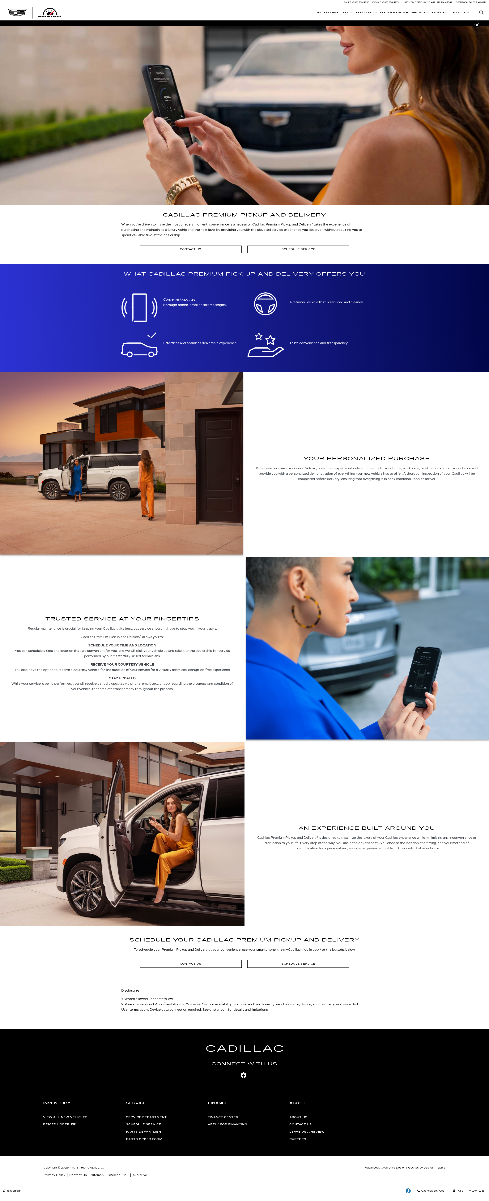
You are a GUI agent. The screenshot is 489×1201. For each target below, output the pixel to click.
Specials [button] (418, 13)
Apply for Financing (227, 1124)
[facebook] (243, 1075)
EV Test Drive (328, 12)
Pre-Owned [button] (364, 13)
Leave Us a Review (307, 1131)
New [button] (346, 13)
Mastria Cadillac (87, 1167)
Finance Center (223, 1117)
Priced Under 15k (59, 1124)
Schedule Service (143, 1124)
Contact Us (300, 1124)
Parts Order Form (144, 1139)
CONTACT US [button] (190, 249)
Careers (297, 1139)
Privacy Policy (54, 1175)
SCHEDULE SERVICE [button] (298, 249)
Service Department (146, 1117)
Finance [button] (438, 13)
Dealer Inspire (434, 1167)
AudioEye (140, 1175)
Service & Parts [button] (392, 13)
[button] (481, 12)
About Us (298, 1117)
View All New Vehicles (65, 1117)
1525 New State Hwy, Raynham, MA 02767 (427, 2)
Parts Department (144, 1131)
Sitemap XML (118, 1175)
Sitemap (97, 1175)
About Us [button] (458, 13)
